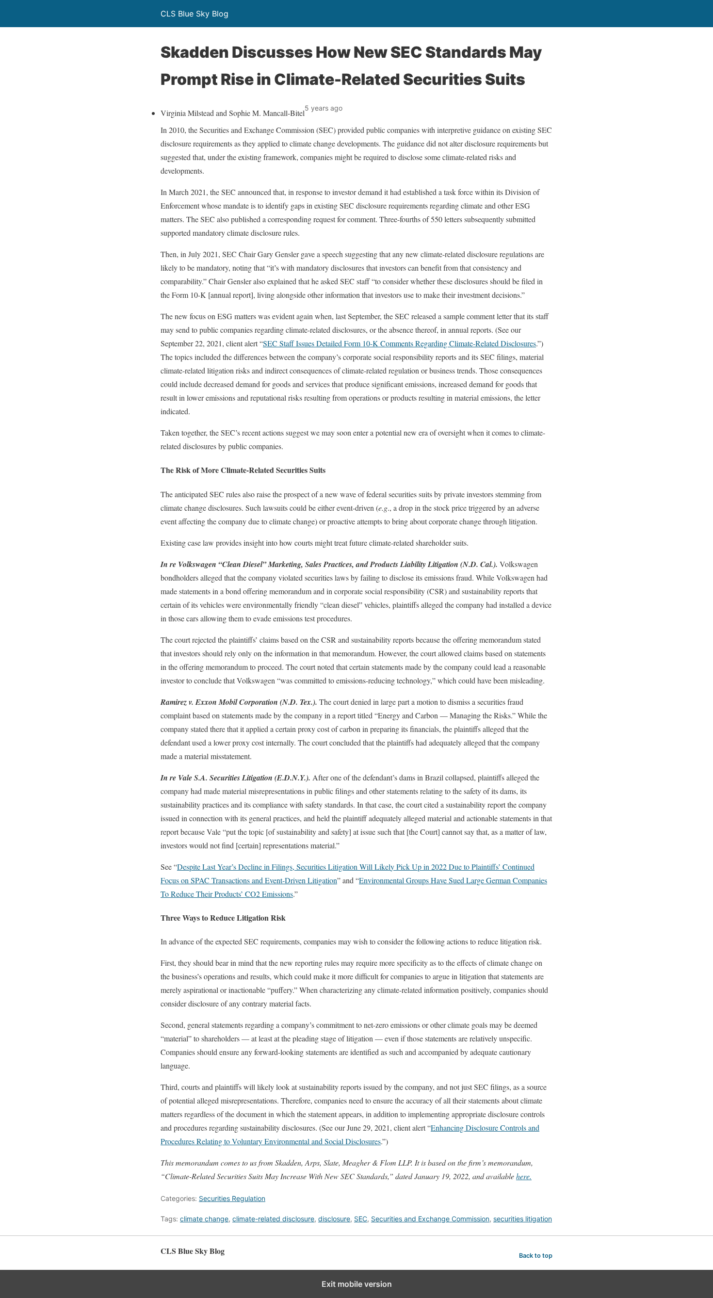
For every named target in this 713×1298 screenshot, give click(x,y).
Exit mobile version (357, 1284)
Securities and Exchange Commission (430, 1219)
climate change (204, 1219)
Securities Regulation (232, 1198)
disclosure (334, 1219)
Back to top (535, 1255)
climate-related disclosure (273, 1219)
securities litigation (522, 1219)
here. (524, 1176)
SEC (360, 1219)
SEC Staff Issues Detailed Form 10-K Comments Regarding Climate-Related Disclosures (399, 343)
